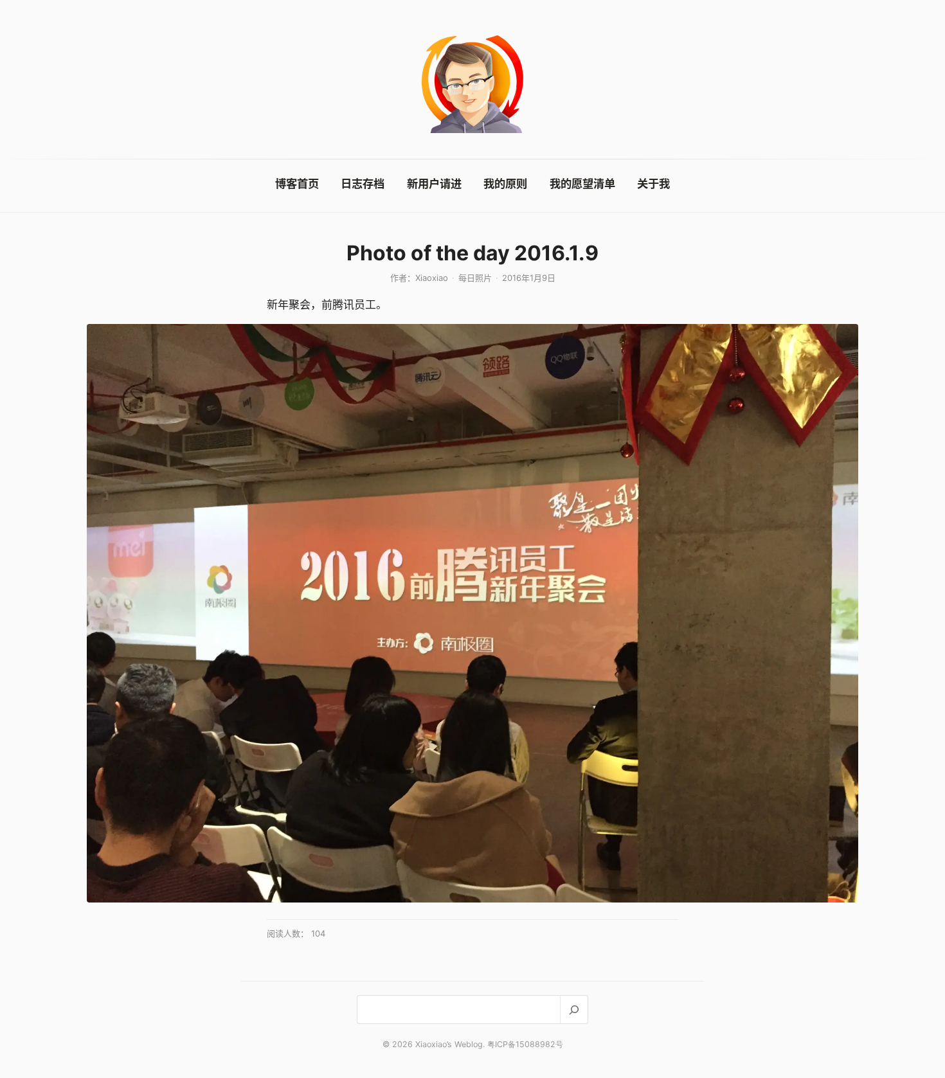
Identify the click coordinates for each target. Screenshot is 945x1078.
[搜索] (574, 1009)
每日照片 (475, 278)
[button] (472, 613)
